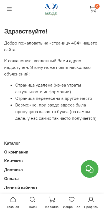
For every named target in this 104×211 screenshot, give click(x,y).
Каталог (12, 143)
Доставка (13, 169)
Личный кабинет (20, 187)
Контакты (13, 160)
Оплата (11, 178)
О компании (16, 152)
